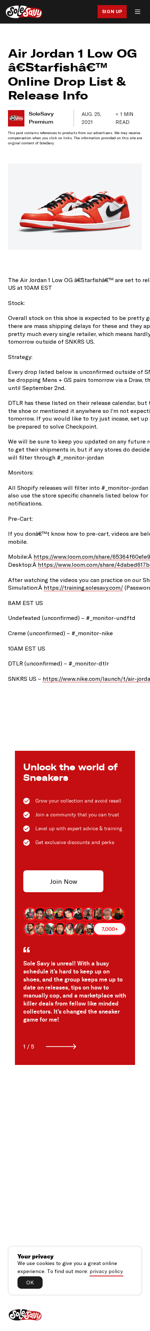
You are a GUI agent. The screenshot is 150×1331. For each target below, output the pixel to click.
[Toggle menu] (137, 11)
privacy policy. (106, 1271)
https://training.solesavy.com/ (83, 587)
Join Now (63, 881)
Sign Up (112, 11)
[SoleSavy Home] (24, 11)
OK (30, 1282)
